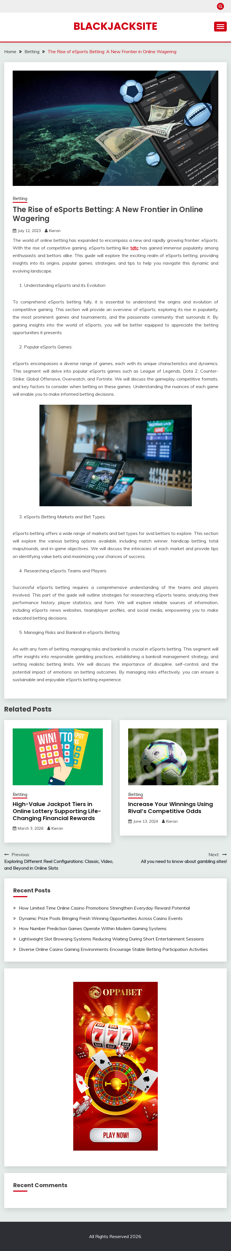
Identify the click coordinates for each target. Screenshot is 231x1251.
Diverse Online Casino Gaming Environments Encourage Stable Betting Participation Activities (113, 949)
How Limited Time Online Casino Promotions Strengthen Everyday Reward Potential (104, 908)
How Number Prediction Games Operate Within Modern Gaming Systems (92, 928)
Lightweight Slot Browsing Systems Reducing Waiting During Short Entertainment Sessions (111, 939)
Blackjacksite (115, 26)
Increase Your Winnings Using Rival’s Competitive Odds (170, 807)
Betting (20, 198)
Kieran (55, 230)
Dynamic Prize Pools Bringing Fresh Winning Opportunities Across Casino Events (101, 918)
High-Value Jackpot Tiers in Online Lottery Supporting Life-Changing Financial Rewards (57, 811)
